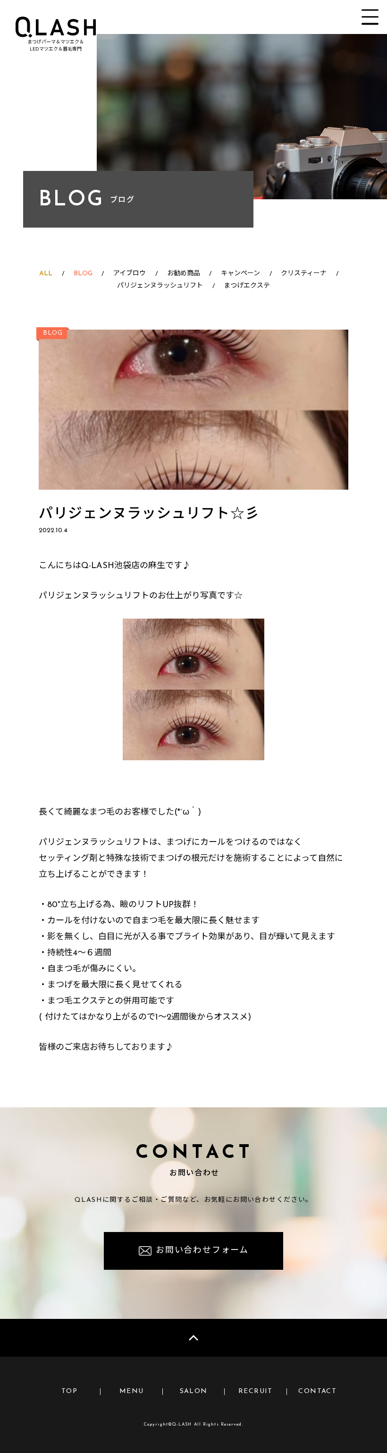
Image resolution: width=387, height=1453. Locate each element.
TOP (69, 1391)
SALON (194, 1391)
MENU (131, 1391)
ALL (45, 273)
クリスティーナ (304, 273)
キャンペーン (240, 273)
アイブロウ (129, 273)
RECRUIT (255, 1391)
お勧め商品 (183, 273)
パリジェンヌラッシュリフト (160, 285)
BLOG (83, 273)
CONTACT (317, 1391)
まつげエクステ (247, 285)
